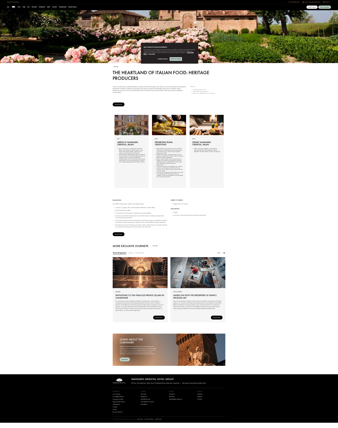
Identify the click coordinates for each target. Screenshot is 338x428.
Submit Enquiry (312, 7)
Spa (28, 7)
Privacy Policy (152, 54)
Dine (24, 7)
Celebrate (42, 7)
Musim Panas (72, 7)
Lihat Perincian (159, 317)
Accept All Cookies (176, 59)
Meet (48, 7)
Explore (34, 7)
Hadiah (54, 7)
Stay (19, 7)
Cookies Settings (163, 58)
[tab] (119, 253)
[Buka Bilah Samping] (8, 7)
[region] (169, 53)
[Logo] (13, 7)
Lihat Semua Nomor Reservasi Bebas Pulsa (194, 383)
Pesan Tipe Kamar (324, 7)
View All (116, 66)
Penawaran (62, 7)
